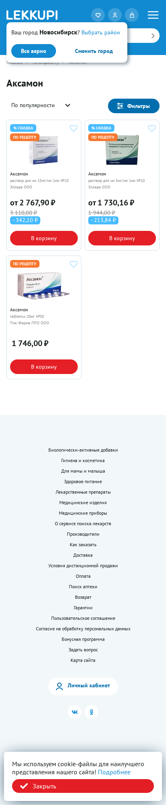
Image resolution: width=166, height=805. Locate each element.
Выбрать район (100, 32)
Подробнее (114, 772)
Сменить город (94, 51)
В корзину (44, 238)
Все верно (33, 51)
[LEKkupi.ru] (32, 15)
